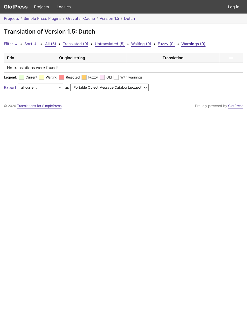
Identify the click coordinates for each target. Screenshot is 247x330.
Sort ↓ (30, 43)
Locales (64, 6)
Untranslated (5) (110, 43)
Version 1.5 (109, 18)
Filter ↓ (11, 43)
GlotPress (16, 7)
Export (10, 87)
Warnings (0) (193, 43)
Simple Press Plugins (42, 18)
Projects (41, 6)
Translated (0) (75, 43)
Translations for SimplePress (39, 106)
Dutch (129, 18)
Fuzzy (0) (166, 43)
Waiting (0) (141, 43)
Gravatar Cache (80, 18)
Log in (233, 6)
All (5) (50, 43)
